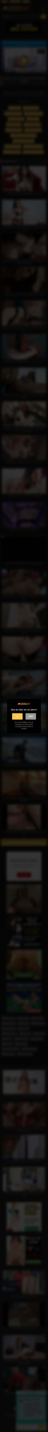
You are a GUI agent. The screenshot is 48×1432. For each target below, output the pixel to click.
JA (17, 716)
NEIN (30, 716)
